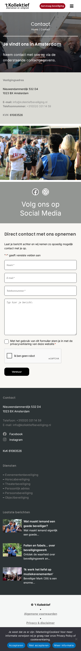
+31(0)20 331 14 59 (39, 106)
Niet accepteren (39, 645)
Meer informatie (64, 645)
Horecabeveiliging (17, 479)
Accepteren (16, 645)
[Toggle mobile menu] (71, 6)
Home (34, 29)
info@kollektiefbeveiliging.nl (30, 102)
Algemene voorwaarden (40, 614)
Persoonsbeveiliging (19, 493)
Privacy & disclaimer (40, 623)
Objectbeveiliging (17, 497)
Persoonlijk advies (17, 488)
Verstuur (17, 371)
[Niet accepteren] (76, 639)
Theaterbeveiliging (17, 484)
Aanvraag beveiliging (52, 6)
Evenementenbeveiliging (21, 475)
